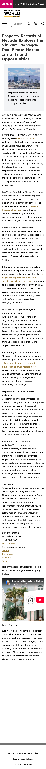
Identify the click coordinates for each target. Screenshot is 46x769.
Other (5, 561)
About (11, 753)
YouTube (6, 557)
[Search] (29, 24)
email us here (8, 543)
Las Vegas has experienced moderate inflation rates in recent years (22, 277)
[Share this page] (42, 23)
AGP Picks (7, 4)
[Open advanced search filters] (35, 24)
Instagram (7, 554)
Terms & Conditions (23, 764)
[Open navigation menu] (4, 23)
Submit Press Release (23, 759)
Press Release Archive (27, 753)
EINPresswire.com (25, 138)
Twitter (5, 550)
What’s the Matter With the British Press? (22, 4)
